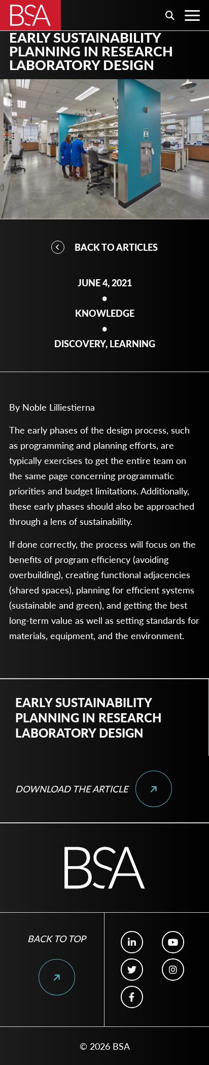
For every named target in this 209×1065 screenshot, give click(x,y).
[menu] (192, 15)
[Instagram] (173, 969)
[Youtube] (173, 942)
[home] (30, 15)
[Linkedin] (132, 942)
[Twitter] (132, 969)
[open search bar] (170, 15)
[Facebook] (132, 997)
